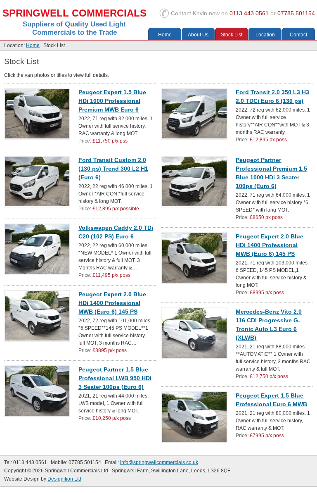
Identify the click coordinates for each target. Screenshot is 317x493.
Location (265, 35)
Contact (243, 13)
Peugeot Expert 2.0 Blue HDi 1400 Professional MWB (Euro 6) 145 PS (269, 245)
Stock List (231, 35)
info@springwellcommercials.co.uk (159, 462)
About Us (198, 35)
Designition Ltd (64, 479)
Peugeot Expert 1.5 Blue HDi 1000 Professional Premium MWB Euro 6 (112, 101)
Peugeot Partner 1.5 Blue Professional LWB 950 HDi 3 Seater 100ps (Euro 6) (114, 378)
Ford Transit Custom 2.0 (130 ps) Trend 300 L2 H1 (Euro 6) (113, 169)
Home (165, 35)
